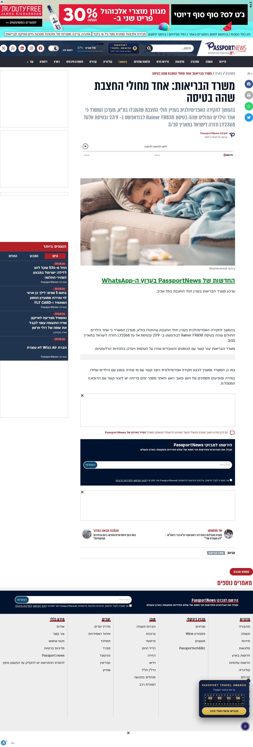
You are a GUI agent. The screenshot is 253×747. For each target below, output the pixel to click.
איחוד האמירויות (99, 634)
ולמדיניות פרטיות (124, 480)
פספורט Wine (195, 634)
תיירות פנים (163, 62)
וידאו (152, 663)
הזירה (152, 655)
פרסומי (151, 641)
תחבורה (195, 62)
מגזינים (200, 626)
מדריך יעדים (102, 626)
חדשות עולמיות (142, 62)
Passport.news (53, 655)
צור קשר (58, 634)
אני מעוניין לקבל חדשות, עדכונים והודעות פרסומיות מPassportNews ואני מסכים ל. (172, 480)
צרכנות (151, 634)
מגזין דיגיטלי (196, 619)
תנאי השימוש (140, 480)
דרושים (43, 62)
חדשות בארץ (241, 655)
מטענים (200, 641)
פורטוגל (105, 655)
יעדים (106, 619)
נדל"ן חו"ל (149, 670)
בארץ (57, 62)
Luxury (123, 62)
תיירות (222, 62)
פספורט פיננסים (74, 62)
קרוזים (93, 62)
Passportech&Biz (192, 648)
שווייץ (106, 670)
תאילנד (105, 641)
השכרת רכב (147, 684)
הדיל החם (149, 648)
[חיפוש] (149, 48)
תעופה (209, 62)
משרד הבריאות (216, 553)
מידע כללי (57, 619)
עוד (31, 62)
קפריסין (105, 663)
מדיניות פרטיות (54, 648)
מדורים (245, 619)
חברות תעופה (146, 626)
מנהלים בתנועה (145, 677)
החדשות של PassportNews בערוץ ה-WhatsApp (168, 280)
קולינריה (107, 62)
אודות (60, 626)
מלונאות (179, 62)
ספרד (106, 648)
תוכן (153, 619)
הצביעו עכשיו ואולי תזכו (224, 711)
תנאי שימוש (56, 641)
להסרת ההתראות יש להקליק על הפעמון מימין (33, 663)
